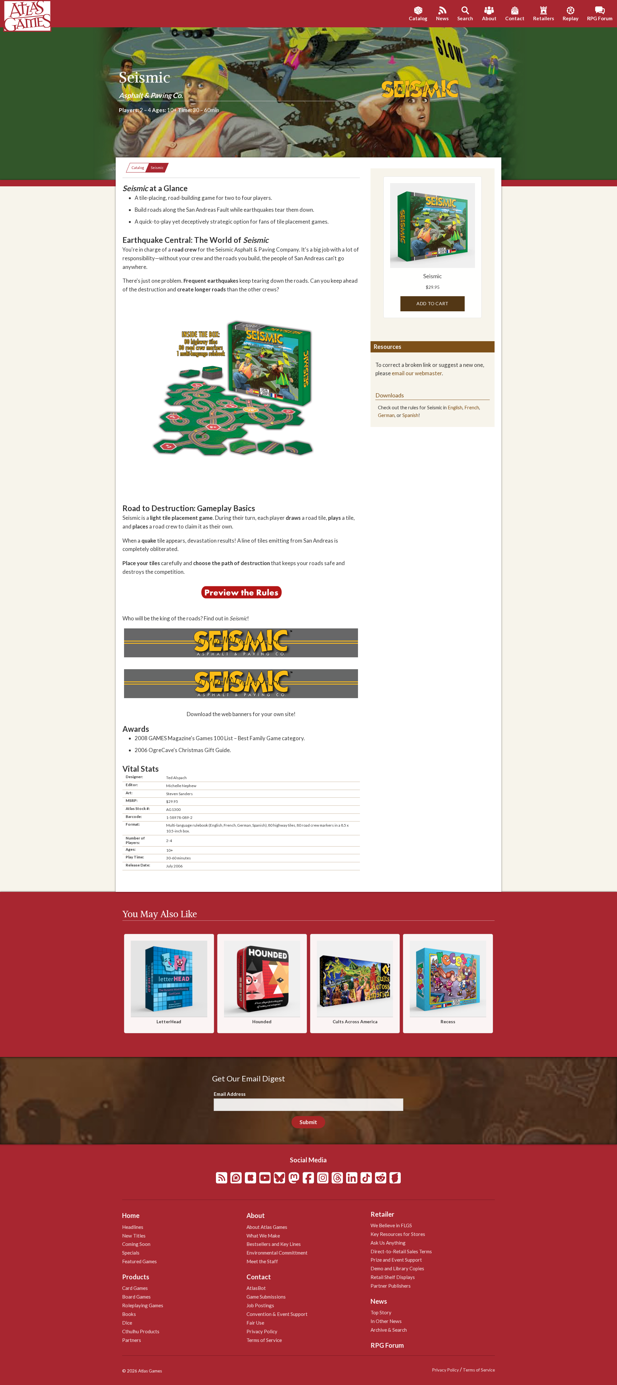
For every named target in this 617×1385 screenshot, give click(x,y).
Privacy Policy (261, 1331)
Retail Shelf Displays (393, 1277)
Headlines (132, 1227)
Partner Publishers (391, 1286)
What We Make (263, 1236)
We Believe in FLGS (391, 1225)
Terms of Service (264, 1340)
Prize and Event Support (396, 1260)
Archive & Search (389, 1330)
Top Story (381, 1312)
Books (129, 1314)
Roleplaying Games (142, 1305)
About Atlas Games (266, 1227)
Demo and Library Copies (397, 1268)
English (455, 407)
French (471, 407)
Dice (127, 1323)
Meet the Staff (262, 1261)
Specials (130, 1253)
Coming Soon (136, 1244)
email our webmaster (417, 373)
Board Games (136, 1297)
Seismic (157, 167)
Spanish (410, 415)
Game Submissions (266, 1297)
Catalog (137, 167)
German (386, 415)
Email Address (230, 1094)
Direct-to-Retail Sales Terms (401, 1251)
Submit (308, 1122)
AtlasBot (256, 1288)
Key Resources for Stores (398, 1234)
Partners (131, 1340)
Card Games (135, 1288)
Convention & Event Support (277, 1314)
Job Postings (260, 1305)
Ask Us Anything (388, 1243)
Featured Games (139, 1261)
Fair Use (255, 1323)
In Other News (386, 1321)
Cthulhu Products (140, 1331)
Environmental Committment (277, 1253)
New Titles (134, 1236)
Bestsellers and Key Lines (273, 1244)
